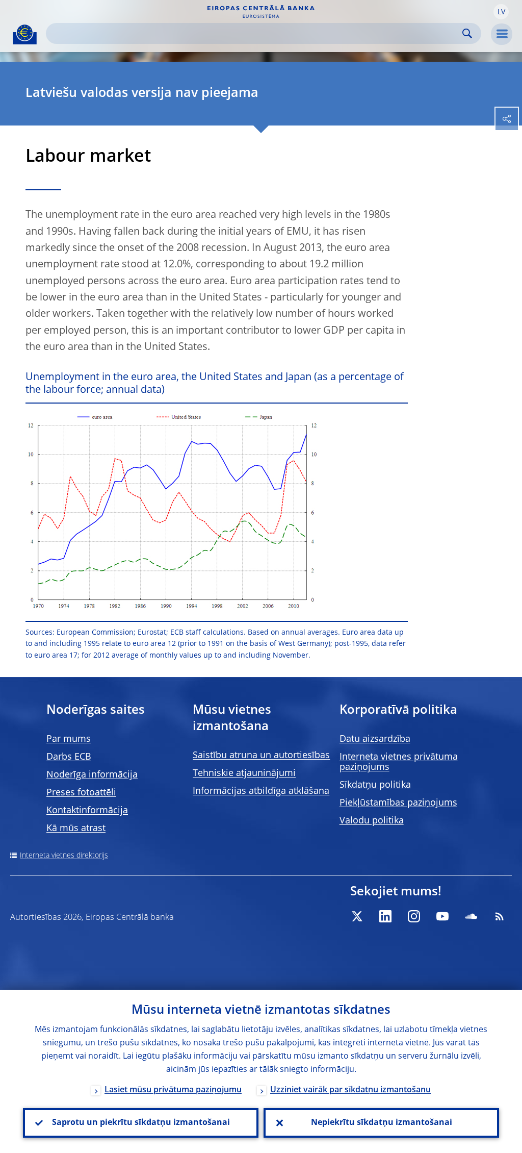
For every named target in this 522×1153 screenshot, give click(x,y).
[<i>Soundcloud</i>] (471, 916)
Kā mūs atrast (76, 828)
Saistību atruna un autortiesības (261, 755)
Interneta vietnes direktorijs (64, 855)
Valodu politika (372, 820)
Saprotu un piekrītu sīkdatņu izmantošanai (141, 1123)
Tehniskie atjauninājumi (244, 773)
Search (467, 33)
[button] (501, 11)
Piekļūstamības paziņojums (398, 803)
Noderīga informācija (92, 775)
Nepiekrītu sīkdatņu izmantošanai (381, 1123)
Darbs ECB (68, 757)
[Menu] (501, 34)
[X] (357, 916)
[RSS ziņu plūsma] (499, 916)
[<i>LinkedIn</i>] (385, 916)
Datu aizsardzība (375, 739)
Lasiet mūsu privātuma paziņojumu (173, 1090)
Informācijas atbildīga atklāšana (261, 791)
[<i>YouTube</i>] (442, 916)
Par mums (68, 739)
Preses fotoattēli (81, 792)
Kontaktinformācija (87, 810)
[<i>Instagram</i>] (414, 916)
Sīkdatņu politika (375, 785)
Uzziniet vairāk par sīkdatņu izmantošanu (350, 1090)
